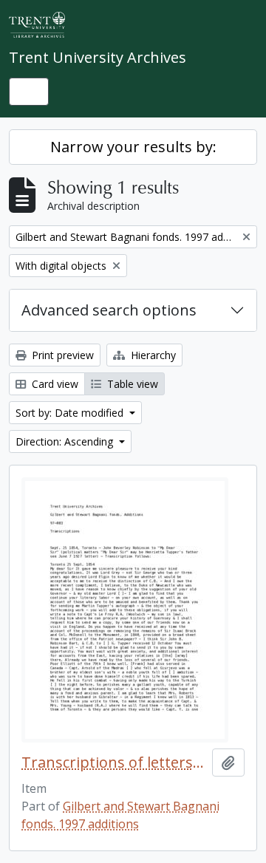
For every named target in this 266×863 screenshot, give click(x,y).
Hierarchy (152, 355)
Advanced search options (109, 310)
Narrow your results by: (133, 147)
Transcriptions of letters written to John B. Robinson (113, 762)
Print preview (61, 355)
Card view (53, 384)
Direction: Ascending (66, 441)
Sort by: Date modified (71, 413)
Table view (131, 384)
